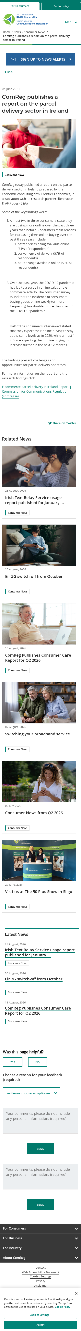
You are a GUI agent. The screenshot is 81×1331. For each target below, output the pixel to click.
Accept (41, 1325)
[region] (40, 1309)
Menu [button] (69, 22)
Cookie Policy (62, 1307)
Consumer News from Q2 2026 (34, 812)
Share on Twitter (64, 423)
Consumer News (14, 174)
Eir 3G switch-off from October (34, 576)
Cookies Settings (40, 1276)
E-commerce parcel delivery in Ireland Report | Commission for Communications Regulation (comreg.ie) (36, 391)
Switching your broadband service (37, 734)
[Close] (76, 1293)
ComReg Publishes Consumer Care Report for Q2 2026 (38, 657)
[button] (40, 59)
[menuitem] (20, 6)
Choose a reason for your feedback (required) (32, 1077)
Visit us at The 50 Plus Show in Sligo (38, 891)
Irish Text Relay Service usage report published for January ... (34, 500)
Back (10, 72)
